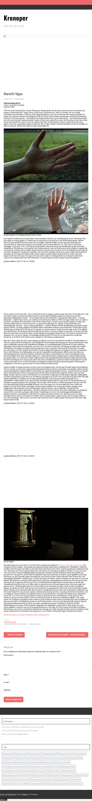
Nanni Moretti (25, 775)
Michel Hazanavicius (10, 775)
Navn (6, 675)
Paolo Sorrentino (81, 775)
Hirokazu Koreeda (75, 758)
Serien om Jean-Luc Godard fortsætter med (26, 615)
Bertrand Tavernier (65, 753)
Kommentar (9, 655)
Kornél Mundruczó (9, 771)
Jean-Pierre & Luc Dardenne (13, 766)
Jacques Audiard (36, 762)
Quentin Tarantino (51, 779)
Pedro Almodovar (35, 779)
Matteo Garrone (55, 771)
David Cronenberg (23, 758)
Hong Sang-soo (8, 762)
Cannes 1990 (8, 624)
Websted (7, 690)
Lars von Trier (41, 771)
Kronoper (16, 17)
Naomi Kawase (38, 775)
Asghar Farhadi (35, 753)
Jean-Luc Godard (35, 624)
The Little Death (14, 635)
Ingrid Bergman (22, 762)
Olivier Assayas (66, 775)
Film (15, 624)
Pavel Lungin (22, 779)
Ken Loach (55, 766)
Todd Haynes (35, 784)
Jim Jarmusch (43, 766)
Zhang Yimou (77, 784)
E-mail (7, 682)
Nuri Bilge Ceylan (52, 775)
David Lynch (36, 758)
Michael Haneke (69, 771)
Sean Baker (65, 779)
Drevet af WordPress (8, 794)
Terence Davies (8, 784)
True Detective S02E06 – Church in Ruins (67, 635)
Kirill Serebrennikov (68, 766)
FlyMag (24, 794)
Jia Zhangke (30, 766)
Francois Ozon (48, 758)
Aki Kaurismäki (8, 753)
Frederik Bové (19, 99)
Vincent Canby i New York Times (70, 565)
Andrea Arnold (21, 753)
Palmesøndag (22, 624)
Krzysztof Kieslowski (26, 771)
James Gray (50, 762)
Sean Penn (76, 779)
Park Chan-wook (9, 779)
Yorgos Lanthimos (63, 784)
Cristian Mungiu (8, 758)
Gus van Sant (61, 758)
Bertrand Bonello (49, 753)
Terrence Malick (22, 784)
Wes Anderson (48, 784)
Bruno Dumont (80, 753)
